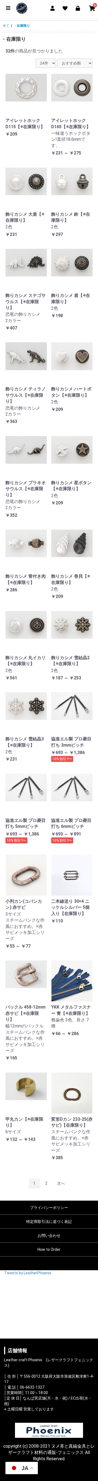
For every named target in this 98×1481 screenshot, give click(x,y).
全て (6, 26)
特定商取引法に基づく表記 (49, 1221)
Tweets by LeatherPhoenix (27, 1273)
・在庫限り (22, 26)
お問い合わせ (49, 1235)
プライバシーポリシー (49, 1207)
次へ (61, 1183)
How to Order (49, 1249)
